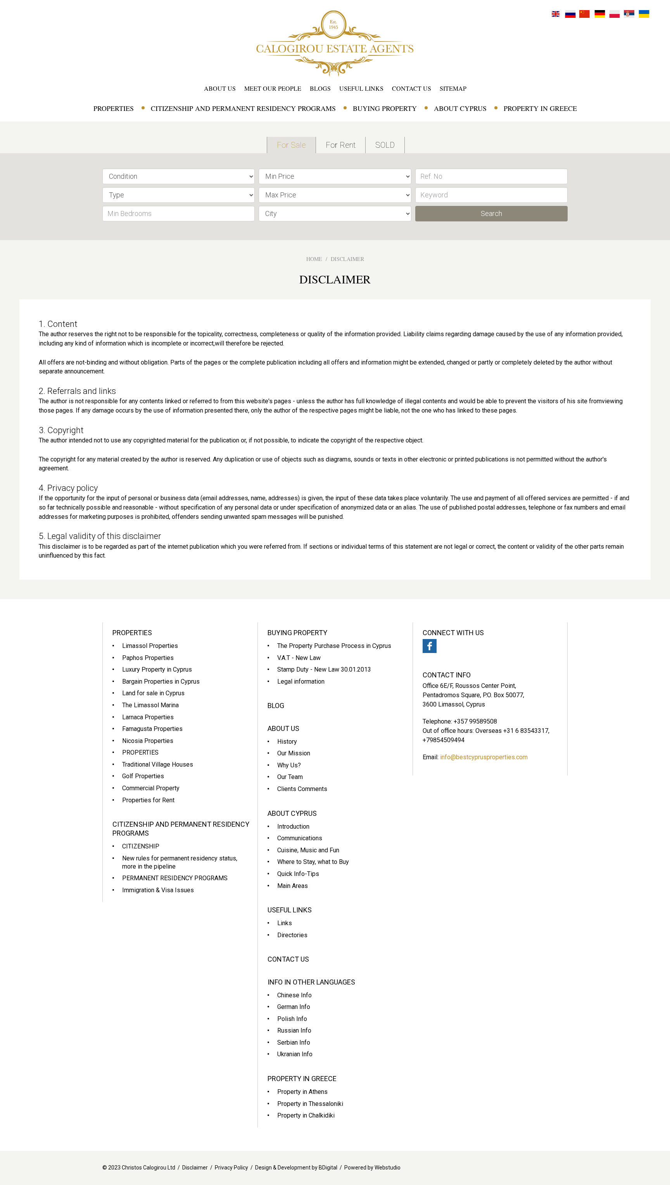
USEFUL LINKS (361, 88)
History (287, 741)
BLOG (276, 705)
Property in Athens (302, 1091)
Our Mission (293, 753)
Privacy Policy (231, 1167)
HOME (314, 259)
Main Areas (292, 886)
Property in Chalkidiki (306, 1115)
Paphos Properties (148, 658)
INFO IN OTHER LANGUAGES (311, 982)
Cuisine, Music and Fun (308, 850)
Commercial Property (151, 788)
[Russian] (570, 13)
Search (491, 213)
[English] (555, 13)
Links (284, 923)
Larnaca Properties (148, 717)
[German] (600, 13)
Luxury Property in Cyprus (157, 669)
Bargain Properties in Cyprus (161, 681)
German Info (293, 1007)
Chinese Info (294, 995)
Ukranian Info (295, 1054)
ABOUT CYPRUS (460, 108)
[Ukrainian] (644, 13)
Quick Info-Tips (298, 874)
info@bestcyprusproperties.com (484, 757)
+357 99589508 (475, 721)
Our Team (290, 777)
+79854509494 (444, 740)
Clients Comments (302, 789)
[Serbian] (629, 13)
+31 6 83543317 (525, 730)
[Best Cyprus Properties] (335, 43)
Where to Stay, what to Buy (313, 861)
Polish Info (292, 1019)
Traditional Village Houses (157, 764)
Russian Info (294, 1030)
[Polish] (614, 13)
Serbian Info (293, 1042)
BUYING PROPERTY (385, 108)
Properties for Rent (148, 800)
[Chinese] (585, 13)
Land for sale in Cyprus (153, 693)
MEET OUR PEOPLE (272, 88)
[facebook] (430, 646)
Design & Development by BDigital (296, 1167)
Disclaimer (195, 1167)
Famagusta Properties (152, 728)
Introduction (293, 826)
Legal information (301, 681)
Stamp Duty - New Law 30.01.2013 (324, 669)
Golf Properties (143, 776)
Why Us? (289, 765)
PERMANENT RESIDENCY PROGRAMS (175, 878)
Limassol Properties (150, 646)
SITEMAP (453, 88)
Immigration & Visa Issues (158, 890)
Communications (299, 838)
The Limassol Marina (150, 705)
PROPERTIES (113, 108)
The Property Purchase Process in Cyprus (334, 646)
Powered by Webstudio (372, 1167)
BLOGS (320, 88)
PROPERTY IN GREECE (540, 108)
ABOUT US (220, 88)
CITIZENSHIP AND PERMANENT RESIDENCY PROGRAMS (243, 108)
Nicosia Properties (147, 741)
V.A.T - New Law (299, 658)
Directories (292, 935)
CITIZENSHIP (140, 846)
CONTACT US (411, 88)
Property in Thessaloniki (310, 1103)
